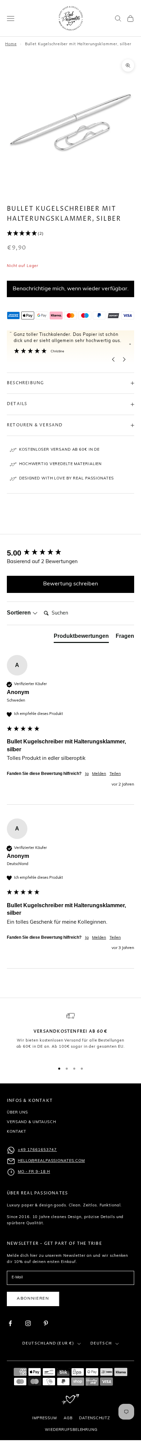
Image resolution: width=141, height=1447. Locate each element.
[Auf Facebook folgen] (10, 1323)
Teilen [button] (115, 774)
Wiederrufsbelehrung (71, 1430)
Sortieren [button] (19, 613)
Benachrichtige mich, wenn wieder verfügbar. (71, 289)
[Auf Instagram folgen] (28, 1323)
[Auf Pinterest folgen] (45, 1323)
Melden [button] (99, 774)
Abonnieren (33, 1299)
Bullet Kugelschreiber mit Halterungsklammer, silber (78, 44)
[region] (70, 1034)
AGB (68, 1418)
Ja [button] (87, 774)
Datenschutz (94, 1418)
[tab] (81, 637)
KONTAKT (16, 1132)
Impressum (44, 1418)
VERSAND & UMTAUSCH (31, 1122)
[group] (70, 553)
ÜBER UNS (17, 1113)
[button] (70, 233)
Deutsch (101, 1343)
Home (11, 44)
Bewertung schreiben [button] (70, 584)
